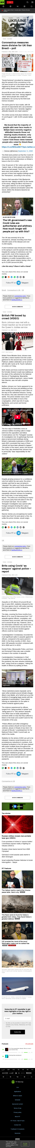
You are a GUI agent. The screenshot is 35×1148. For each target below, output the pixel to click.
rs (27, 1069)
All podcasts (29, 1044)
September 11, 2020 (25, 151)
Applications (17, 1091)
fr (23, 1069)
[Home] (2, 2)
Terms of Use (17, 1108)
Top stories (6, 813)
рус (14, 1069)
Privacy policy (17, 1112)
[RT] (5, 1073)
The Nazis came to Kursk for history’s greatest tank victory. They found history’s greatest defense (17, 917)
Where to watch (17, 1095)
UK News (9, 38)
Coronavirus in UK (13, 290)
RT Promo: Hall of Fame (17, 1120)
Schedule (17, 1100)
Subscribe (17, 1032)
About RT (17, 1116)
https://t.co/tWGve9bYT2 (13, 147)
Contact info (17, 1125)
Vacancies (17, 1133)
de (18, 1069)
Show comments (17, 306)
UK (23, 290)
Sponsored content (17, 1104)
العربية (3, 1069)
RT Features (6, 868)
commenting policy (20, 296)
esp (8, 1069)
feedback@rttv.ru (16, 300)
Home (4, 38)
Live (17, 1087)
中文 (32, 1069)
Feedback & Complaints (17, 1129)
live (10, 2)
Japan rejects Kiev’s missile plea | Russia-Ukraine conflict (17, 10)
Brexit (4, 290)
